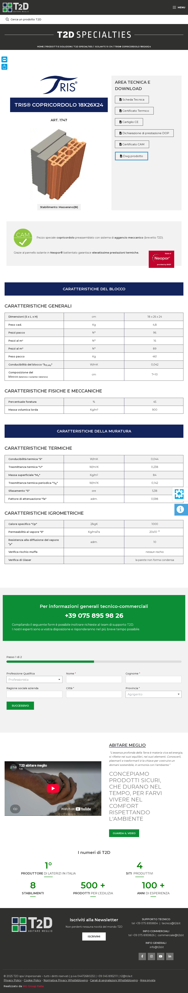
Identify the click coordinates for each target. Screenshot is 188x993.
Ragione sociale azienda (22, 688)
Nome (71, 673)
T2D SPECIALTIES (83, 46)
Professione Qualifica (20, 673)
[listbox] (34, 679)
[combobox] (154, 694)
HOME (40, 46)
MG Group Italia (33, 986)
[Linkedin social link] (169, 956)
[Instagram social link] (151, 956)
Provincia (133, 688)
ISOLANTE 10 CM (103, 46)
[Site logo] (15, 7)
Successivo (20, 705)
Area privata (147, 980)
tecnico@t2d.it (171, 923)
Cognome (133, 673)
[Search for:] (94, 19)
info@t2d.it (157, 947)
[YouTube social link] (160, 956)
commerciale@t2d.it (171, 935)
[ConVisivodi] (4, 66)
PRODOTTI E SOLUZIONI (59, 46)
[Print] (4, 59)
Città (70, 688)
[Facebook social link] (142, 956)
